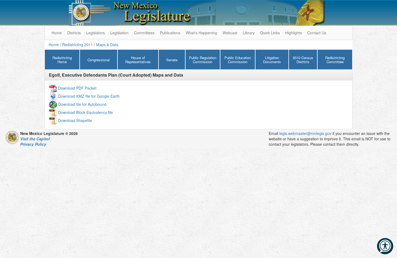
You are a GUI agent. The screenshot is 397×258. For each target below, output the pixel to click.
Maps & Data (107, 44)
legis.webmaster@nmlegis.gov (305, 133)
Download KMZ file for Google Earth (89, 96)
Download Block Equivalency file (85, 112)
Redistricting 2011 (77, 44)
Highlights (293, 32)
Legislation (119, 32)
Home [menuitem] (57, 32)
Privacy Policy (33, 144)
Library (249, 32)
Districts (74, 32)
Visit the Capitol (35, 138)
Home (54, 44)
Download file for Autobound (82, 104)
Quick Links (270, 32)
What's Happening (201, 32)
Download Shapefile (75, 120)
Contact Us (316, 32)
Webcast (230, 32)
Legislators (95, 32)
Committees (144, 32)
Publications (170, 32)
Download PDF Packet (77, 87)
